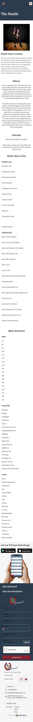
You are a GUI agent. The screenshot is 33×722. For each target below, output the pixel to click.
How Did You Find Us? (9, 634)
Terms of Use (8, 675)
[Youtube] (26, 679)
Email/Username (7, 620)
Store (16, 709)
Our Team (9, 707)
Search (26, 642)
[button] (30, 3)
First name (6, 608)
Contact (16, 707)
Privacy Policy (8, 679)
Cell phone (6, 626)
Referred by (6, 640)
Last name (6, 614)
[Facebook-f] (21, 679)
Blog (15, 712)
